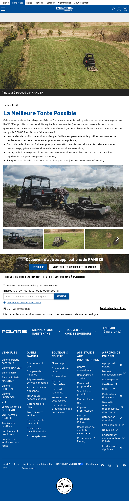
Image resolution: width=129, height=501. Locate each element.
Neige (29, 2)
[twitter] (117, 465)
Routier (39, 2)
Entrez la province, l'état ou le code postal (31, 290)
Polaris (5, 2)
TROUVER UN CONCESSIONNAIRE (78, 331)
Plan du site (28, 463)
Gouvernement (81, 2)
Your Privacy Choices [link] (66, 463)
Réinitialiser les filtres (113, 308)
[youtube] (124, 465)
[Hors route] (64, 9)
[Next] (117, 239)
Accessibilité (28, 467)
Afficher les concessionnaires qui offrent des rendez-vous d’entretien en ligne (52, 314)
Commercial (64, 2)
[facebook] (102, 465)
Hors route (17, 2)
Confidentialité (44, 463)
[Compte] (119, 9)
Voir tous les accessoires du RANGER (74, 267)
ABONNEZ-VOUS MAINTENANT (43, 331)
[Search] (114, 9)
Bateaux (51, 2)
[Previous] (8, 239)
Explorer (38, 267)
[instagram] (110, 465)
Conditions (92, 463)
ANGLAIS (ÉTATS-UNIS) (112, 329)
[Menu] (3, 9)
